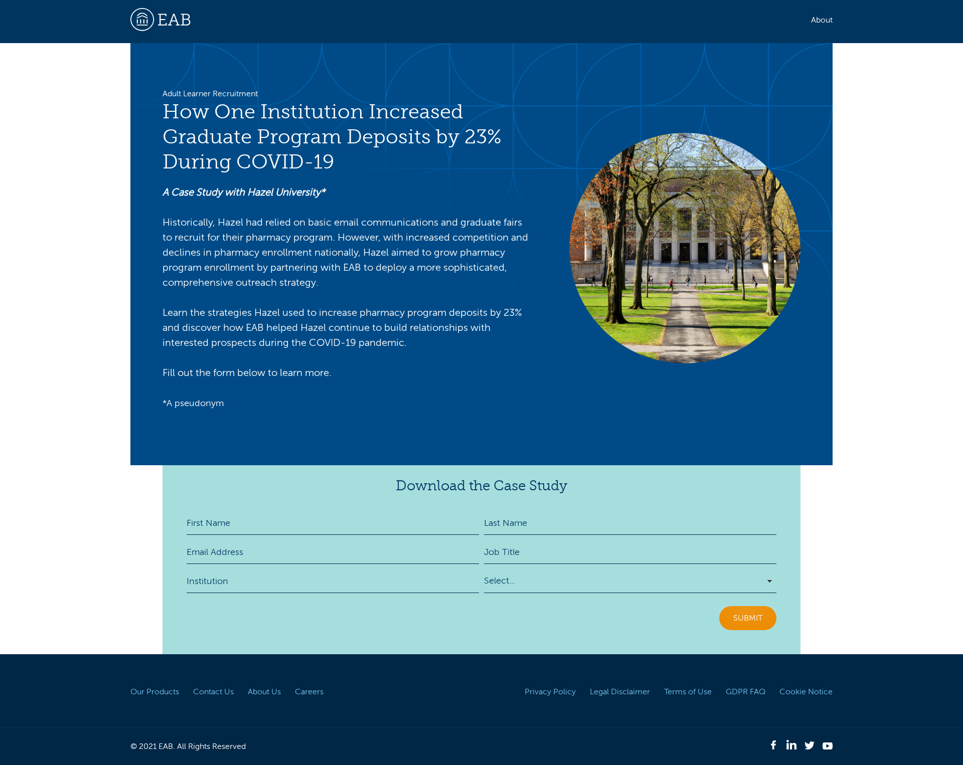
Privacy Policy (550, 691)
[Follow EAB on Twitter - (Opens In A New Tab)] (810, 747)
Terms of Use (688, 691)
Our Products (154, 691)
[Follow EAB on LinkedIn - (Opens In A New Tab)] (791, 746)
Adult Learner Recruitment (210, 93)
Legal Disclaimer (620, 691)
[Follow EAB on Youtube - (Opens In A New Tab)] (828, 747)
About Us (264, 691)
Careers (309, 691)
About (822, 20)
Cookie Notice (806, 691)
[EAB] (160, 47)
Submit (747, 618)
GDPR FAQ (745, 691)
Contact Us (213, 691)
